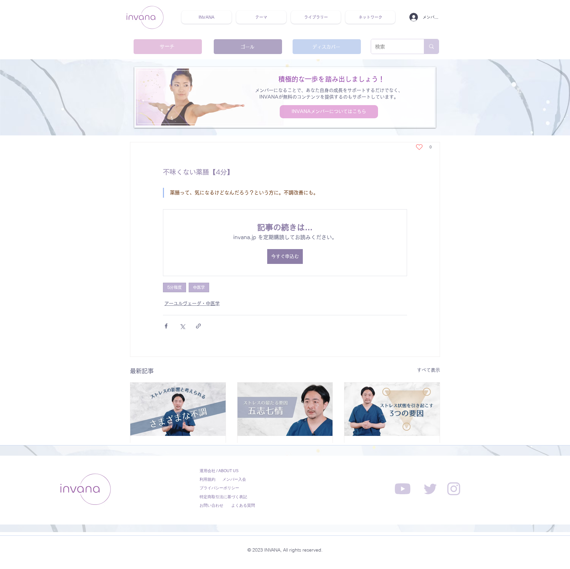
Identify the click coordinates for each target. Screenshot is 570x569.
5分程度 (174, 287)
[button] (261, 17)
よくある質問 (243, 505)
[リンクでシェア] (198, 326)
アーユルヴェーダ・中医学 (192, 303)
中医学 (199, 287)
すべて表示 (428, 370)
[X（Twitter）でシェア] (182, 326)
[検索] (431, 46)
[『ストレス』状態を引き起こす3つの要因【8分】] (392, 409)
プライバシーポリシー (219, 488)
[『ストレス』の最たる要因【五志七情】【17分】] (285, 409)
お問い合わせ (211, 505)
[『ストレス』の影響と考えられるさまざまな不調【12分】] (178, 409)
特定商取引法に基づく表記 (223, 497)
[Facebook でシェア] (166, 326)
